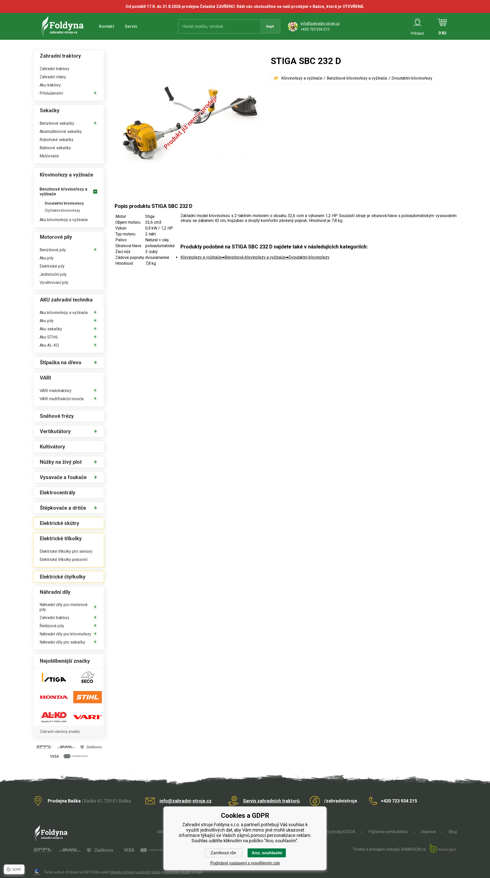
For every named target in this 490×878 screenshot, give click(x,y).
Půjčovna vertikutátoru (388, 831)
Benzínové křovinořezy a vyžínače (357, 78)
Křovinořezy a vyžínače (301, 78)
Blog (453, 831)
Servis (131, 26)
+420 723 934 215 (315, 29)
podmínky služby (177, 872)
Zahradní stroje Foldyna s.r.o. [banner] (63, 26)
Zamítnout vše (223, 853)
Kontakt (106, 26)
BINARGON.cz (413, 849)
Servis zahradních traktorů (271, 801)
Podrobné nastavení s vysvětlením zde (245, 863)
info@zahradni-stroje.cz (320, 23)
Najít (270, 26)
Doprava (428, 831)
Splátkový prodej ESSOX (333, 831)
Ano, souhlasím (267, 853)
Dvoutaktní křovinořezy (411, 78)
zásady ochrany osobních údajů (135, 872)
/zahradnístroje (340, 801)
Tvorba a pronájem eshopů (376, 849)
